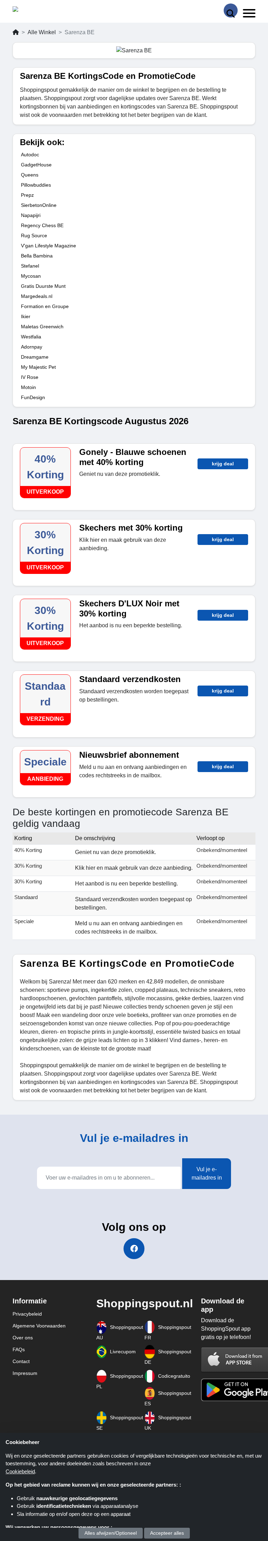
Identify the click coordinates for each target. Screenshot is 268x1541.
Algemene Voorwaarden (39, 1326)
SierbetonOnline (39, 205)
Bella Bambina (37, 256)
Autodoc (30, 154)
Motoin (28, 387)
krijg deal (223, 463)
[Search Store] (231, 10)
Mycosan (31, 276)
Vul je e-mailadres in (207, 1173)
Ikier (25, 316)
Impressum (25, 1373)
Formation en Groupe (45, 306)
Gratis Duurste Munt (43, 286)
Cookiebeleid (20, 1471)
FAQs (19, 1349)
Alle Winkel (42, 32)
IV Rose (29, 377)
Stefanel (30, 266)
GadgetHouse (36, 164)
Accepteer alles (167, 1533)
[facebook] (134, 1248)
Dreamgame (35, 357)
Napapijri (30, 215)
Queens (29, 175)
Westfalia (31, 336)
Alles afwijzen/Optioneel (110, 1533)
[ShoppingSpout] (35, 10)
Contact (21, 1361)
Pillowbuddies (36, 185)
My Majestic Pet (38, 367)
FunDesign (33, 397)
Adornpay (31, 347)
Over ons (23, 1337)
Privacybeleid (27, 1314)
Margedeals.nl (36, 296)
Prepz (27, 195)
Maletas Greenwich (42, 326)
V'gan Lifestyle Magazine (48, 245)
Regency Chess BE (42, 225)
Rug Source (34, 235)
